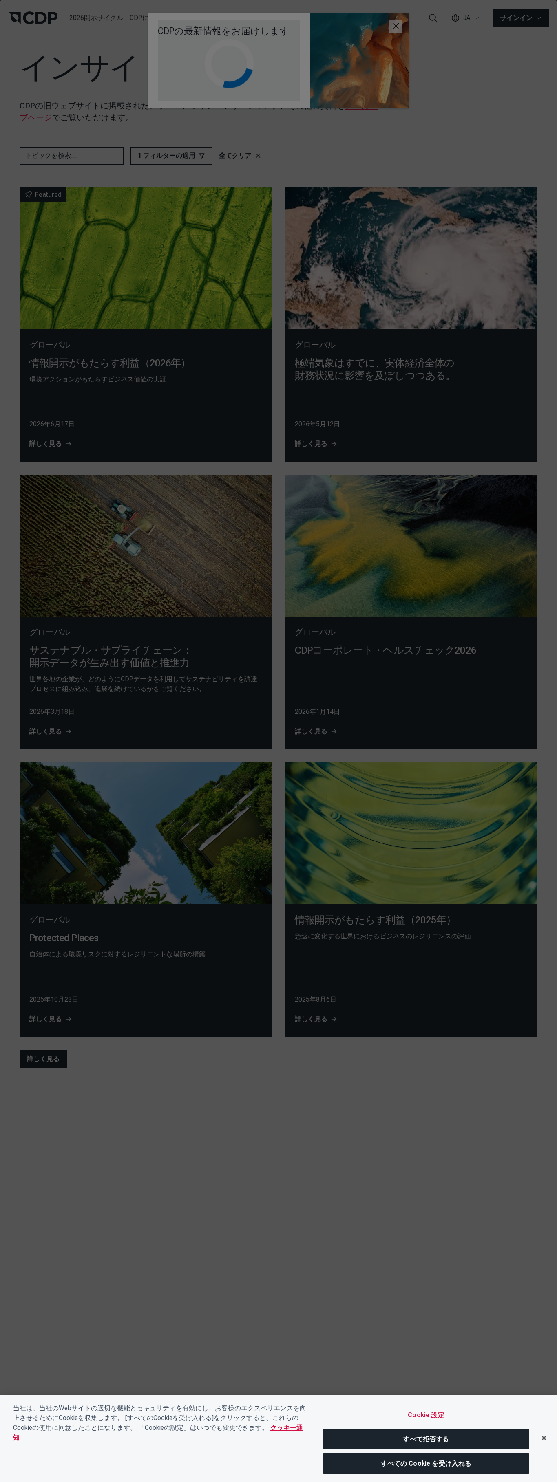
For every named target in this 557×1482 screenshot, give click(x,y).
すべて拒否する (426, 1439)
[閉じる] (544, 1438)
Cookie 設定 (426, 1415)
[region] (278, 1438)
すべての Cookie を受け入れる (426, 1463)
